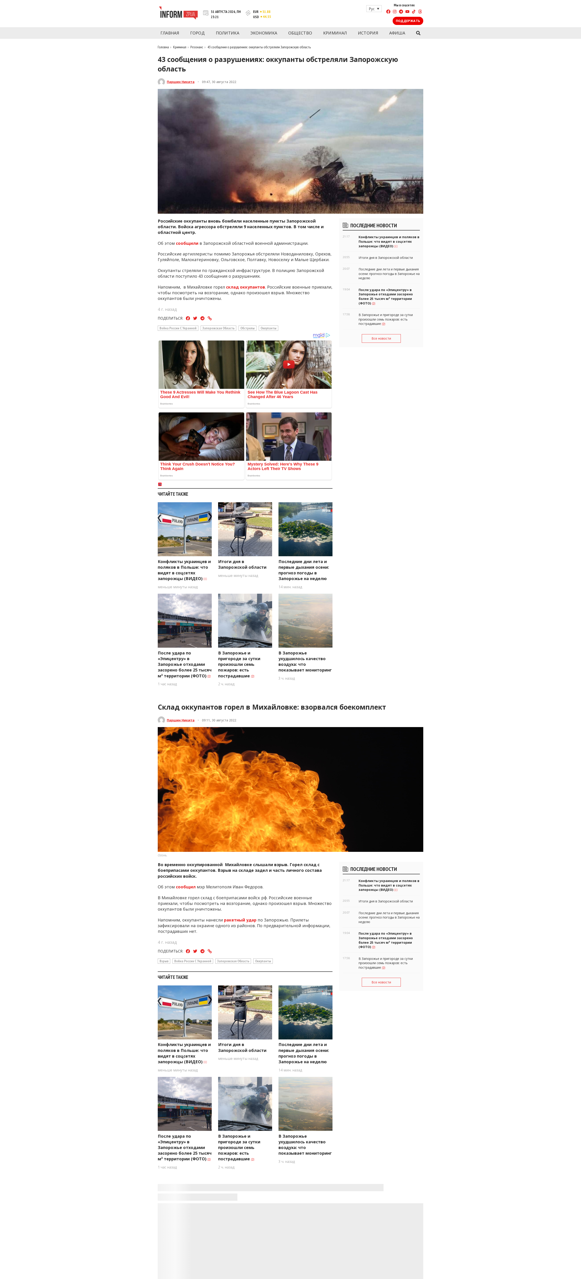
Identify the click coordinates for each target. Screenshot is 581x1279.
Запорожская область (218, 328)
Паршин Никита (180, 82)
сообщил (186, 886)
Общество (300, 33)
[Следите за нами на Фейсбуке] (388, 12)
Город (197, 33)
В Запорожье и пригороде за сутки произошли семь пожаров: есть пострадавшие (239, 664)
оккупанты (268, 328)
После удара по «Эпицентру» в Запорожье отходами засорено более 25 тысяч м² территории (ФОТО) (185, 664)
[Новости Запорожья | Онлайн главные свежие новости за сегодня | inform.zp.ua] (178, 13)
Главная (169, 33)
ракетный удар (240, 920)
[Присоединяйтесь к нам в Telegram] (401, 12)
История (368, 33)
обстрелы (247, 328)
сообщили (187, 243)
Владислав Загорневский (189, 1203)
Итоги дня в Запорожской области (242, 564)
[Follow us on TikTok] (414, 12)
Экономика (263, 33)
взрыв (164, 961)
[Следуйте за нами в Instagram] (395, 12)
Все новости (381, 338)
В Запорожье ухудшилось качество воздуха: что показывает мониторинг (305, 661)
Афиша (397, 33)
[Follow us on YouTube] (407, 12)
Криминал (335, 33)
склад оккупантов (245, 287)
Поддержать (408, 21)
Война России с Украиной (178, 328)
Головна (163, 47)
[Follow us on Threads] (420, 12)
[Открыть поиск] (418, 33)
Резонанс (196, 47)
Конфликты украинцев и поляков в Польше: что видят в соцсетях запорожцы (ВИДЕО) (184, 570)
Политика (227, 33)
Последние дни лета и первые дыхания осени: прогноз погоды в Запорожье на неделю (303, 570)
